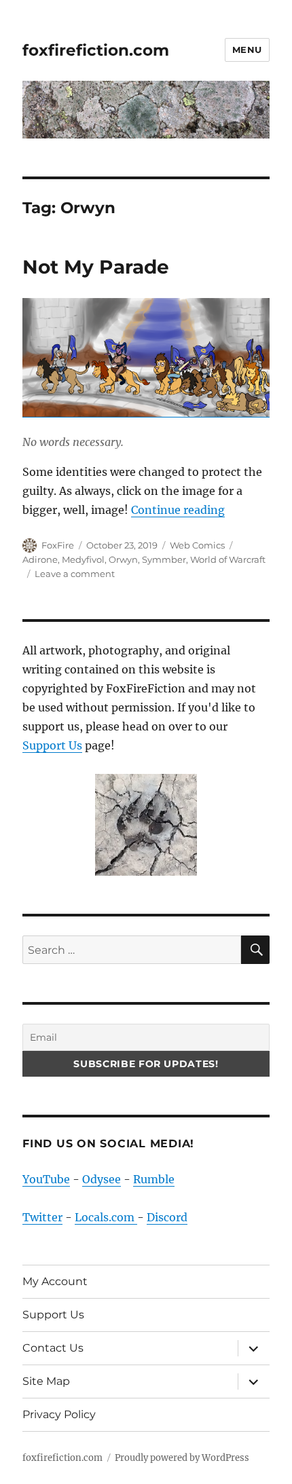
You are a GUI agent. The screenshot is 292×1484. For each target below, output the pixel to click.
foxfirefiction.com (95, 50)
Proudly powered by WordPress (182, 1458)
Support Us (52, 745)
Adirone (40, 559)
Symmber (164, 559)
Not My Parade (95, 266)
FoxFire (57, 545)
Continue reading (178, 510)
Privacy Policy (59, 1414)
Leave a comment (75, 573)
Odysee (101, 1179)
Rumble (154, 1179)
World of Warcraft (228, 559)
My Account (55, 1281)
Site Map (46, 1381)
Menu (247, 49)
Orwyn (123, 559)
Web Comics (197, 545)
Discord (167, 1217)
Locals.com (106, 1217)
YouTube (46, 1179)
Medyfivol (83, 559)
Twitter (42, 1217)
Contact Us (53, 1347)
